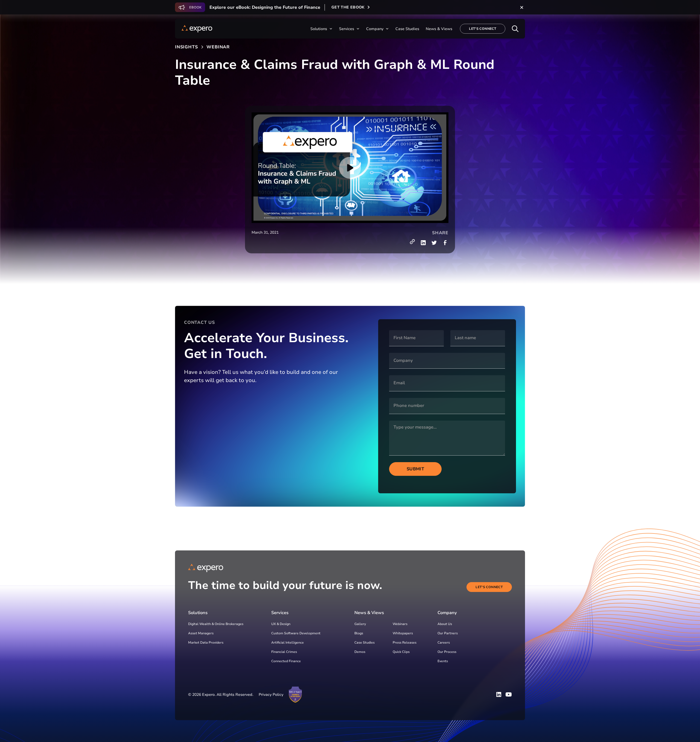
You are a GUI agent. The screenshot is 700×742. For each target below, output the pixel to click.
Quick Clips (401, 652)
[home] (197, 29)
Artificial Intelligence (287, 642)
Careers (444, 642)
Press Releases (404, 642)
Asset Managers (201, 633)
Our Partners (448, 633)
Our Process (447, 652)
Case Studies (364, 642)
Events (443, 661)
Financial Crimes (284, 652)
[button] (321, 29)
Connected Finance (286, 661)
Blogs (358, 633)
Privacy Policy (271, 694)
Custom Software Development (295, 633)
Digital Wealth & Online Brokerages (215, 624)
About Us (445, 624)
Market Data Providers (205, 642)
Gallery (360, 624)
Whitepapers (403, 633)
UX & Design (280, 624)
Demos (359, 652)
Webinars (400, 624)
